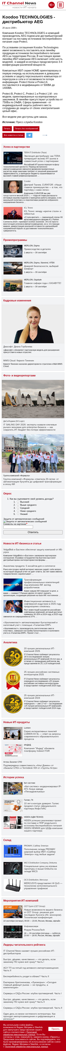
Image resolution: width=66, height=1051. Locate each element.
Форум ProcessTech (34, 929)
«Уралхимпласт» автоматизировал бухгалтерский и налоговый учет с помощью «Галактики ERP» (30, 623)
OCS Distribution (31, 880)
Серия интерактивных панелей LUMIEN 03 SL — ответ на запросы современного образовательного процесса (42, 735)
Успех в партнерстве (16, 146)
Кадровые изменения (17, 300)
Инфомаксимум (31, 926)
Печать (7, 129)
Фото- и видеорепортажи (19, 375)
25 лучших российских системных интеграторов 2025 (41, 673)
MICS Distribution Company (36, 863)
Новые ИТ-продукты (16, 722)
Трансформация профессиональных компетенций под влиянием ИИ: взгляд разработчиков (41, 583)
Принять (56, 1029)
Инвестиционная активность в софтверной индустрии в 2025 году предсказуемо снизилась (42, 604)
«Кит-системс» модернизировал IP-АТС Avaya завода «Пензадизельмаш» (42, 789)
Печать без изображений (26, 129)
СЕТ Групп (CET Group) (34, 906)
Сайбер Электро (40, 846)
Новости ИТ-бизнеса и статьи (22, 543)
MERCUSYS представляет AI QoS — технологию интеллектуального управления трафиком (43, 886)
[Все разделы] (60, 7)
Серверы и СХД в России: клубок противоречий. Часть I (32, 993)
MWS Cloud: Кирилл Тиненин (18, 360)
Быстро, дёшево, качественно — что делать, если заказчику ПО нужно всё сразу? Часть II (29, 1000)
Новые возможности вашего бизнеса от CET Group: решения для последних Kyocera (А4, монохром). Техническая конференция (43, 913)
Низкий (24, 514)
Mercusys (44, 880)
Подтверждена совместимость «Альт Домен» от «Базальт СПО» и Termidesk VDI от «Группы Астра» (30, 766)
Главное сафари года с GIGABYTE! (42, 283)
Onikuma (53, 863)
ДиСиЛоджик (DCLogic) (14, 421)
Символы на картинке (15, 524)
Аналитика (10, 642)
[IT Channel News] (19, 7)
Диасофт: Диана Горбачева (17, 346)
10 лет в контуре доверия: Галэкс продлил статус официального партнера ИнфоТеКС (41, 806)
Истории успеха (13, 777)
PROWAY (28, 846)
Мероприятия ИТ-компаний (20, 900)
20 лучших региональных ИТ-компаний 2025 (39, 649)
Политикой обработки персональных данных (20, 1033)
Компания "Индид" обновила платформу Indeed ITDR (39, 749)
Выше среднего (28, 505)
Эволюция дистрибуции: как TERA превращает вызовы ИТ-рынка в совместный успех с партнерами (42, 158)
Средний (24, 508)
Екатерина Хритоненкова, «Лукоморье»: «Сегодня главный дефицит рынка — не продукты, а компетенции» (29, 985)
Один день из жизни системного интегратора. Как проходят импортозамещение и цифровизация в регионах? (29, 1016)
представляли (9, 195)
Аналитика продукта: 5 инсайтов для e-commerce (29, 566)
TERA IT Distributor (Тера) (35, 153)
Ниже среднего (28, 511)
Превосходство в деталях (37, 249)
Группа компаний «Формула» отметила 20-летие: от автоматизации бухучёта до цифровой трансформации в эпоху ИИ (32, 481)
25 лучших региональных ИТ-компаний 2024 (39, 696)
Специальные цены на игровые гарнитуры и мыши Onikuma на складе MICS (40, 869)
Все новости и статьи (13, 135)
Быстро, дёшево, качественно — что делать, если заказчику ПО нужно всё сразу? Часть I (29, 960)
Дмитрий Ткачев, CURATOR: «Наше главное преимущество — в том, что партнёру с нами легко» (43, 187)
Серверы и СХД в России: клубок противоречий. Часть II (32, 1008)
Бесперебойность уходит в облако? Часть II (26, 976)
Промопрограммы (15, 240)
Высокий (24, 502)
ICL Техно (28, 208)
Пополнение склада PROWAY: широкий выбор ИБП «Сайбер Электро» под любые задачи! (40, 852)
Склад (7, 840)
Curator (27, 181)
